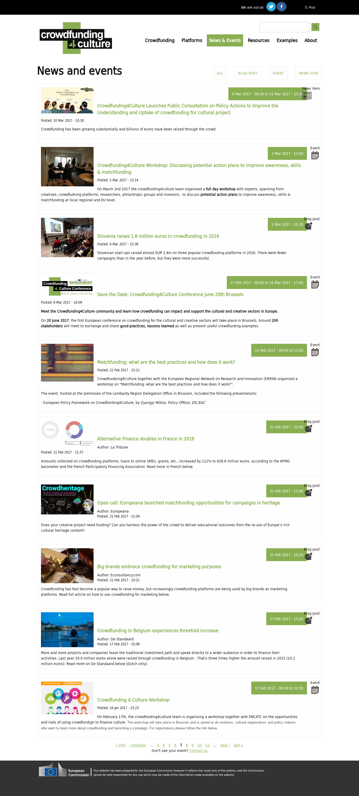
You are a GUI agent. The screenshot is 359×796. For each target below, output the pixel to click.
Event (278, 73)
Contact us (198, 750)
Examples (287, 40)
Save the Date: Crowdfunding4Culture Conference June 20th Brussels (170, 294)
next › (225, 745)
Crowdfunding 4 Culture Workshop (133, 699)
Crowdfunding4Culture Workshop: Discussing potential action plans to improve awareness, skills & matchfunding (199, 168)
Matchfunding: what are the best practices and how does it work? (166, 362)
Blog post (248, 73)
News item (308, 73)
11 (207, 745)
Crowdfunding (160, 40)
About (311, 40)
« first (121, 745)
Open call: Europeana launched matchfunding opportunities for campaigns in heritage (188, 502)
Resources (258, 40)
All (220, 73)
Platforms (192, 40)
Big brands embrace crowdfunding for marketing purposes (159, 566)
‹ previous (137, 745)
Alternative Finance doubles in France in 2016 (145, 438)
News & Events (225, 40)
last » (238, 745)
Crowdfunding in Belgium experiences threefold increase (157, 630)
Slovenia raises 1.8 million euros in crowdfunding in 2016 (158, 236)
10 (199, 745)
